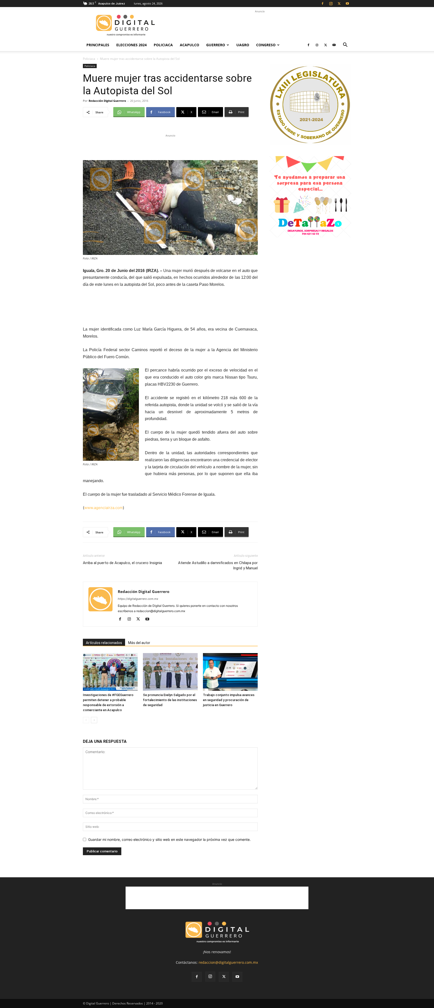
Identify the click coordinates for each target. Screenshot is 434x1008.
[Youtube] (347, 3)
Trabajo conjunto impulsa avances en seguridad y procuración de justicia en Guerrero (228, 700)
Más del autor (139, 643)
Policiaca (163, 44)
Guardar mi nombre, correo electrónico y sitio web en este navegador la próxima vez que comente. (169, 839)
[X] (339, 3)
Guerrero (215, 44)
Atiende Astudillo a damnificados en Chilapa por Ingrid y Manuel (218, 565)
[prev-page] (86, 720)
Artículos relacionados (104, 643)
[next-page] (94, 720)
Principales (97, 44)
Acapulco (189, 44)
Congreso (266, 44)
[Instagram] (331, 3)
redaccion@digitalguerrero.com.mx (228, 962)
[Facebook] (322, 3)
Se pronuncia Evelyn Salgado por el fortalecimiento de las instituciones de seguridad (170, 700)
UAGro (242, 44)
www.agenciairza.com (103, 507)
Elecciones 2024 (131, 44)
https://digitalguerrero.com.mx (138, 599)
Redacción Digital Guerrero (107, 101)
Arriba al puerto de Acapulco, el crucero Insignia (122, 563)
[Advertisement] (259, 25)
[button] (345, 45)
